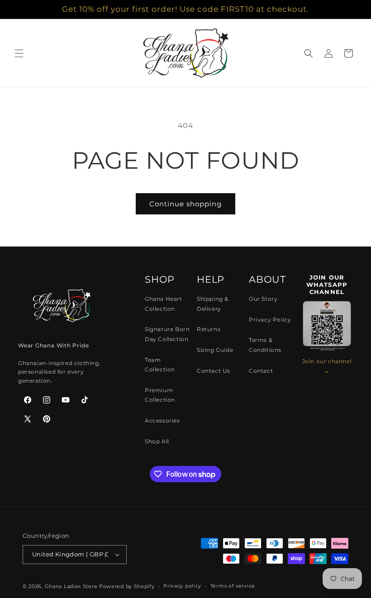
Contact (261, 370)
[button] (19, 53)
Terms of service (232, 586)
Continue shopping (185, 203)
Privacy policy (182, 586)
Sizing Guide (215, 349)
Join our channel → (327, 366)
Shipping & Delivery (212, 303)
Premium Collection (160, 395)
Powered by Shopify (127, 586)
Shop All (157, 441)
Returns (208, 329)
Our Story (263, 298)
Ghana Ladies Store (71, 586)
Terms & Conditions (265, 345)
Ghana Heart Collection (163, 303)
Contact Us (213, 370)
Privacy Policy (270, 319)
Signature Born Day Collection (167, 334)
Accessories (162, 420)
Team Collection (160, 364)
